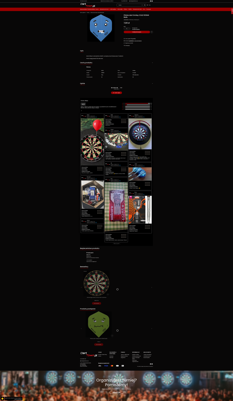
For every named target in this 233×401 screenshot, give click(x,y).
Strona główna (83, 12)
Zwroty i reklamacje (125, 354)
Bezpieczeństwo (124, 356)
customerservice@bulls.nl (91, 261)
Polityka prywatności (136, 356)
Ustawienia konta (147, 356)
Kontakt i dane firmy (102, 354)
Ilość (125, 26)
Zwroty (99, 356)
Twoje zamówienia (147, 354)
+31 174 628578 (89, 260)
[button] (145, 5)
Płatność (111, 357)
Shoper (151, 366)
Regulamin (123, 357)
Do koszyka (96, 303)
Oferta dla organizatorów (135, 361)
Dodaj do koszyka (136, 32)
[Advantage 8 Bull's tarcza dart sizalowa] (96, 283)
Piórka (88, 12)
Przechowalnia (147, 357)
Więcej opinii (116, 243)
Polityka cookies (135, 354)
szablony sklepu (140, 366)
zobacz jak (117, 392)
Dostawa (111, 356)
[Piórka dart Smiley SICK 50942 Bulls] (98, 324)
